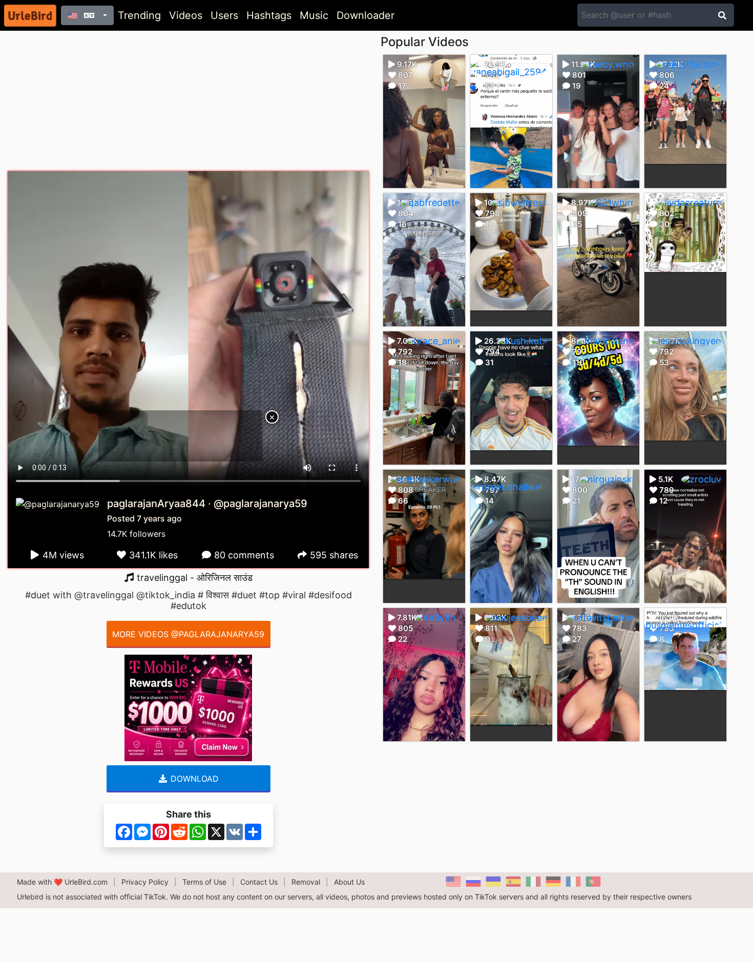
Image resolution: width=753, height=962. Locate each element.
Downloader (365, 15)
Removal (305, 881)
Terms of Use (204, 881)
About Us (349, 881)
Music (314, 15)
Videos (185, 15)
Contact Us (259, 881)
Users (224, 15)
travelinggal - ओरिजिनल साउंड (193, 577)
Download (193, 778)
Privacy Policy (145, 881)
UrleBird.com (86, 881)
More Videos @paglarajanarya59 (188, 634)
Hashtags (268, 15)
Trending (139, 15)
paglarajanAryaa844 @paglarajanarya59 (207, 503)
